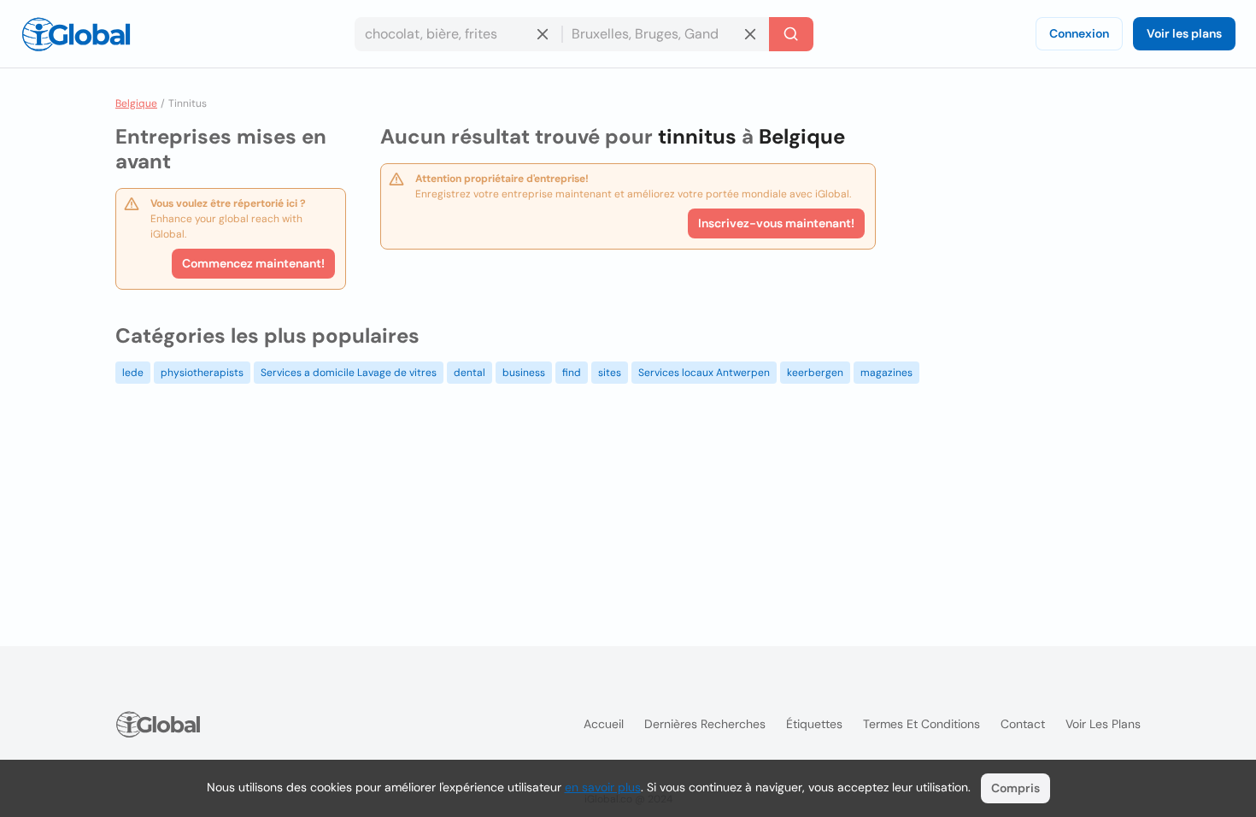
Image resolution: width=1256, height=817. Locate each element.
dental (469, 372)
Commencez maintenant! (253, 263)
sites (609, 372)
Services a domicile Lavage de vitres (349, 372)
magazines (886, 372)
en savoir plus (603, 787)
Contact (1023, 724)
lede (133, 372)
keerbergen (815, 372)
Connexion (1079, 33)
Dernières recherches (705, 724)
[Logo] (76, 34)
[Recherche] (791, 34)
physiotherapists (202, 372)
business (523, 372)
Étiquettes (814, 724)
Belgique (136, 103)
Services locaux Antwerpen (704, 372)
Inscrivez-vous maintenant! (776, 223)
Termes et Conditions (921, 724)
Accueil (604, 724)
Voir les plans (1184, 33)
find (571, 372)
